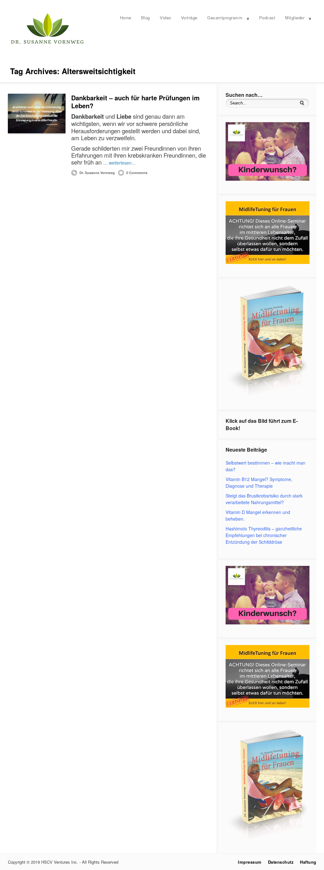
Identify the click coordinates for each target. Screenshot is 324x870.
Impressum (250, 862)
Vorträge (189, 18)
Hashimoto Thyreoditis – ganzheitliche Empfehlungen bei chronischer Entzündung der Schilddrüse (264, 535)
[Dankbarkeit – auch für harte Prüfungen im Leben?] (36, 113)
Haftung (308, 862)
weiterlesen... (122, 163)
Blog (145, 18)
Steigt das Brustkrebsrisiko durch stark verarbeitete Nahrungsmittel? (264, 498)
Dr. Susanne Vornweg (97, 172)
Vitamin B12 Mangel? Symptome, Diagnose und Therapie (259, 482)
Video (165, 18)
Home (125, 18)
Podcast (267, 18)
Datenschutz (281, 862)
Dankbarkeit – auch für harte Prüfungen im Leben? (135, 101)
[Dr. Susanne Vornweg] (47, 43)
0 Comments (136, 172)
